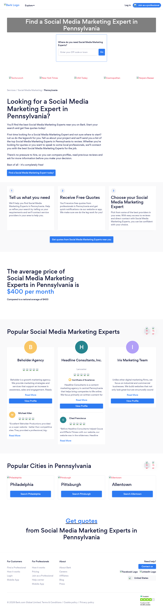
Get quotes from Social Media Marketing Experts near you (81, 239)
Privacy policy (87, 602)
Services (11, 90)
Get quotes (81, 521)
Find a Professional (16, 567)
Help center (38, 579)
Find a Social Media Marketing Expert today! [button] (31, 172)
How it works (13, 571)
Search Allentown (132, 493)
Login (10, 575)
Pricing (35, 571)
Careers (63, 571)
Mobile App (13, 579)
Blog (61, 579)
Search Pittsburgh (81, 493)
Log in (128, 5)
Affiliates (64, 575)
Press (62, 583)
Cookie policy (71, 602)
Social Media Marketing (30, 90)
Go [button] (101, 52)
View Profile (30, 400)
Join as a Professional (42, 575)
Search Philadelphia (30, 493)
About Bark (65, 567)
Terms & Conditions (52, 602)
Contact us (147, 566)
